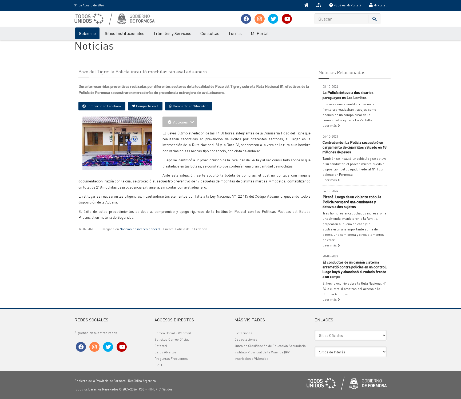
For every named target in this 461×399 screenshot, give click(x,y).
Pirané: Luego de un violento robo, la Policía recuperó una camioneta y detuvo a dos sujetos (352, 201)
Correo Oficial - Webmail (172, 333)
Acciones (180, 121)
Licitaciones (243, 333)
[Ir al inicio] (306, 5)
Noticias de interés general (140, 229)
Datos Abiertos (165, 352)
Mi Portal (380, 5)
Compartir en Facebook (103, 106)
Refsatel (160, 346)
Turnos (235, 33)
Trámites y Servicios (172, 33)
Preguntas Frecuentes (171, 359)
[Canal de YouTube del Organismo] (287, 19)
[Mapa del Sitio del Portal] (318, 5)
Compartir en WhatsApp (190, 106)
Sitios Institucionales (124, 33)
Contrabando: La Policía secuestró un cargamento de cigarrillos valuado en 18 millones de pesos (354, 147)
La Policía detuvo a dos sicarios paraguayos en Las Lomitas (348, 94)
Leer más (330, 125)
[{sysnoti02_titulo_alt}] (129, 142)
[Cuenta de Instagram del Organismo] (260, 19)
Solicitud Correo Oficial (171, 339)
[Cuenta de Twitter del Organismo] (273, 19)
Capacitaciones (246, 339)
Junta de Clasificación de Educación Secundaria (270, 346)
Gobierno (87, 33)
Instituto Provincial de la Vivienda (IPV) (263, 352)
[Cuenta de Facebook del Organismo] (246, 19)
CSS (142, 389)
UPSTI (158, 365)
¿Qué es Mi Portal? (347, 5)
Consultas (209, 33)
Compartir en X (146, 106)
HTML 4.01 (155, 389)
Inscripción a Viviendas (251, 359)
